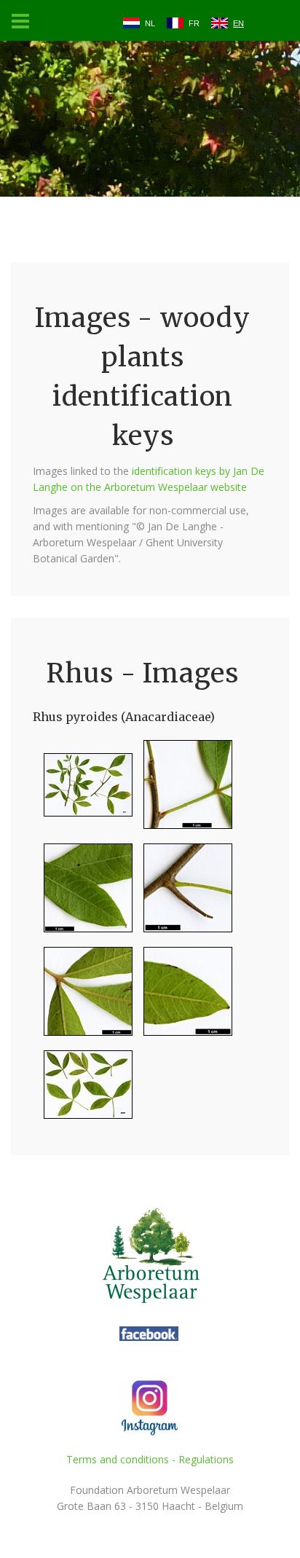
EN (238, 23)
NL (150, 23)
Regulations (206, 1459)
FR (194, 23)
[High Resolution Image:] (83, 791)
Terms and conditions (117, 1459)
